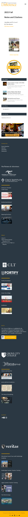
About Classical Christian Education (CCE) (6, 240)
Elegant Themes (12, 513)
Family (12, 86)
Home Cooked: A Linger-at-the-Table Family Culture (15, 83)
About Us (3, 238)
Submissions (4, 151)
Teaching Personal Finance (13, 98)
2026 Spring (9, 85)
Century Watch (17, 94)
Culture (15, 85)
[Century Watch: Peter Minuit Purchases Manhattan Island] (5, 93)
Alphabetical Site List (6, 117)
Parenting (19, 86)
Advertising (3, 149)
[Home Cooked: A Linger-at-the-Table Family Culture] (5, 84)
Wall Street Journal (8, 26)
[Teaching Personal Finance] (5, 99)
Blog (13, 85)
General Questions (5, 146)
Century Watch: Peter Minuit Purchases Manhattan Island (14, 92)
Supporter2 (9, 88)
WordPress (23, 513)
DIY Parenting (20, 85)
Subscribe (3, 148)
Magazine (16, 86)
